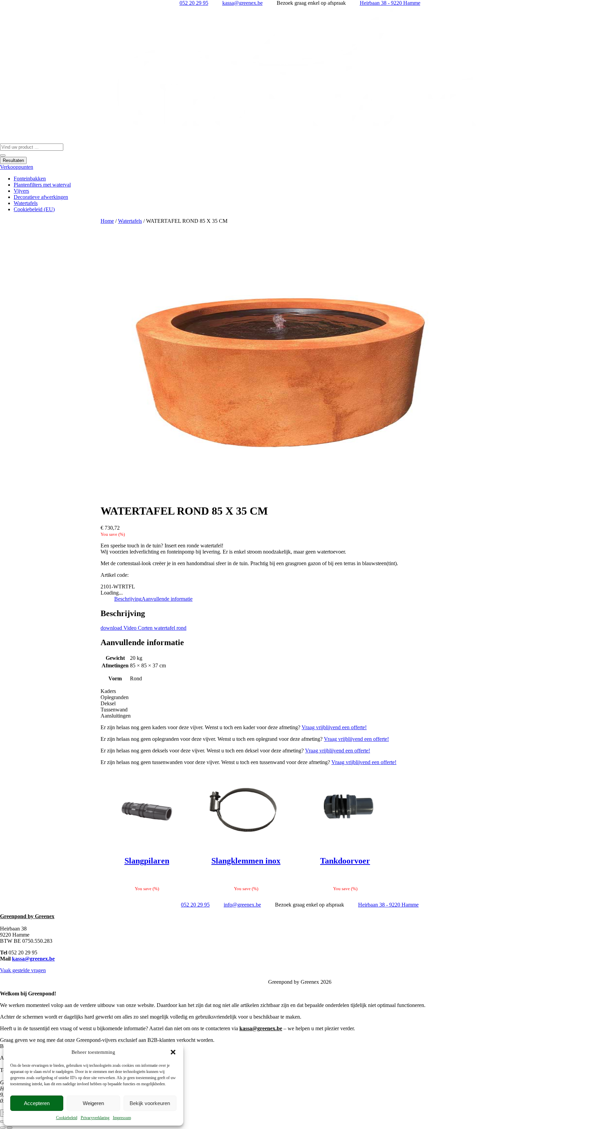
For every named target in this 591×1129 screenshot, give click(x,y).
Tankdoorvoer (345, 860)
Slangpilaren (146, 860)
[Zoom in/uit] (2, 1121)
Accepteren (37, 1103)
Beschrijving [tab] (128, 599)
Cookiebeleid (66, 1117)
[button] (173, 1052)
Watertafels (130, 221)
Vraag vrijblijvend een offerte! (334, 727)
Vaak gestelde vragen (23, 970)
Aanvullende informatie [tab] (167, 599)
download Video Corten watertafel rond (143, 628)
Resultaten (13, 160)
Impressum (122, 1117)
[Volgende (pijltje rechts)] (9, 1128)
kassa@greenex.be (33, 959)
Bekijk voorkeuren (150, 1103)
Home (107, 221)
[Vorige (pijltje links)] (2, 1128)
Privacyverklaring (95, 1117)
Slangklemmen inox (245, 860)
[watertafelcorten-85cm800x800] (295, 361)
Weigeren (93, 1103)
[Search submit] (2, 155)
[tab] (295, 691)
